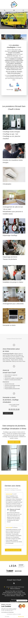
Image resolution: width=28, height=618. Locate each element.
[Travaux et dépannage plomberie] (14, 247)
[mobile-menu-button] (23, 10)
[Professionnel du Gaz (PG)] (11, 85)
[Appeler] (4, 10)
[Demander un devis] (14, 315)
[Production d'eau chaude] (14, 294)
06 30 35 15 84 (14, 409)
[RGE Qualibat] (18, 85)
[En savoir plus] (14, 122)
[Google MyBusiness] (14, 584)
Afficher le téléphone (15, 588)
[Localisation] (14, 10)
